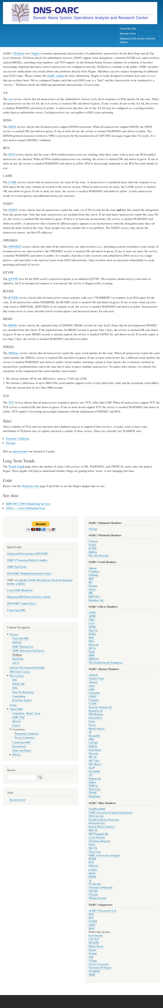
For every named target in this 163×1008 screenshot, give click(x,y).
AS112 (15, 663)
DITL (15, 688)
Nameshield (95, 750)
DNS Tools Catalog (20, 671)
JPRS (91, 739)
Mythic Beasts (96, 946)
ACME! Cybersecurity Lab (102, 910)
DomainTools (95, 718)
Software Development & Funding (27, 667)
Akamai (93, 568)
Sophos (92, 782)
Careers (16, 725)
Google (92, 544)
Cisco (92, 623)
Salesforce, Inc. (96, 600)
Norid (91, 652)
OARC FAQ (18, 717)
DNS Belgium (96, 714)
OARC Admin (55, 76)
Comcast (93, 541)
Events (13, 705)
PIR (91, 593)
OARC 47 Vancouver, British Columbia (27, 560)
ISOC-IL (93, 830)
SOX (91, 957)
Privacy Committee (25, 737)
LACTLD (94, 939)
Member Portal (128, 33)
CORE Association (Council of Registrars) (110, 812)
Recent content (17, 799)
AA (10, 99)
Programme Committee (27, 733)
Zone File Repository (23, 692)
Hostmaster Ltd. (97, 823)
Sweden (10, 443)
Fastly (92, 721)
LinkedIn (22, 580)
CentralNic (94, 693)
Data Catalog (16, 675)
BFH (91, 914)
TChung (93, 960)
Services (14, 634)
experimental (20, 451)
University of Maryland (100, 887)
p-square (93, 869)
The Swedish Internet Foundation (105, 662)
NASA (92, 844)
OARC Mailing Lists (23, 646)
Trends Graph (16, 466)
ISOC (91, 637)
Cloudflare (94, 571)
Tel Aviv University (99, 964)
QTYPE (13, 279)
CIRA (92, 619)
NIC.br (92, 648)
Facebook (56, 580)
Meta (91, 641)
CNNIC (93, 696)
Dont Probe (18, 659)
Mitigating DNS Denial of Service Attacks (137, 40)
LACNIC (93, 743)
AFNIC (92, 612)
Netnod (92, 950)
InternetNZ (94, 735)
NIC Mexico (95, 764)
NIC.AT (93, 757)
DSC (14, 680)
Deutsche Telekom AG (100, 707)
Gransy (92, 725)
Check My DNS (128, 28)
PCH (91, 862)
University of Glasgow (100, 967)
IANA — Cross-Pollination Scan (25, 508)
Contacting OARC (16, 610)
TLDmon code (30, 486)
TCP (11, 402)
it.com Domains (97, 837)
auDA (91, 689)
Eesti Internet (96, 935)
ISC (91, 582)
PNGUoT (93, 866)
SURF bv (93, 786)
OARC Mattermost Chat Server (28, 650)
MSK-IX (93, 746)
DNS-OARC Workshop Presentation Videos (29, 573)
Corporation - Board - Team (26, 713)
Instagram (67, 580)
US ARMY (94, 971)
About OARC (16, 709)
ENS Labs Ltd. (96, 816)
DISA (91, 928)
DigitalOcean (96, 711)
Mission (16, 721)
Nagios (35, 53)
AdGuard (93, 675)
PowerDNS (94, 771)
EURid (92, 634)
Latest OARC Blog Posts (20, 590)
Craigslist (94, 700)
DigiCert (93, 630)
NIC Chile (94, 760)
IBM (91, 578)
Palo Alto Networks (99, 555)
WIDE (92, 974)
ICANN (93, 548)
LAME (12, 182)
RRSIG (12, 325)
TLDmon (19, 53)
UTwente (93, 894)
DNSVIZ (16, 642)
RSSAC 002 (18, 684)
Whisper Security (97, 898)
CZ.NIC (93, 703)
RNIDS (92, 876)
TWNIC (93, 792)
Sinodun (93, 953)
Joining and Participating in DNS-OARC (27, 553)
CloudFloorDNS (97, 809)
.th (90, 880)
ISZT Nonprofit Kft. (99, 834)
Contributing (18, 696)
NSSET (12, 210)
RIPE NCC (94, 596)
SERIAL (13, 353)
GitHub (31, 580)
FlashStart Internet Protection (104, 819)
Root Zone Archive (22, 700)
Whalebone (94, 796)
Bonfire (11, 583)
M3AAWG (94, 942)
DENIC (92, 627)
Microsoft (94, 644)
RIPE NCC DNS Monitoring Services (28, 504)
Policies (16, 754)
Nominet (93, 586)
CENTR (93, 921)
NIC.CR (93, 848)
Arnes (92, 685)
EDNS (12, 127)
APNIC (92, 616)
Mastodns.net (43, 580)
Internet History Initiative (102, 826)
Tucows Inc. (95, 789)
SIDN (91, 655)
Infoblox (93, 552)
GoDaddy (93, 575)
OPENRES (14, 246)
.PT (90, 775)
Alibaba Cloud (96, 678)
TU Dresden (95, 884)
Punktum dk (95, 778)
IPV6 (11, 154)
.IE (90, 732)
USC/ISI (93, 891)
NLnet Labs (95, 851)
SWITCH (93, 659)
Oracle (92, 589)
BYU (91, 917)
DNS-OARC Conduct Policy (21, 603)
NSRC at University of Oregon (104, 855)
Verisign (93, 529)
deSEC (92, 925)
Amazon (93, 682)
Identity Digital (97, 728)
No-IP (92, 768)
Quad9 (92, 873)
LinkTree (20, 583)
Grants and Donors (21, 750)
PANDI (92, 858)
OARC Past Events (16, 566)
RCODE (13, 297)
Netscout (93, 753)
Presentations (19, 746)
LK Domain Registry (99, 841)
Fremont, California (17, 438)
